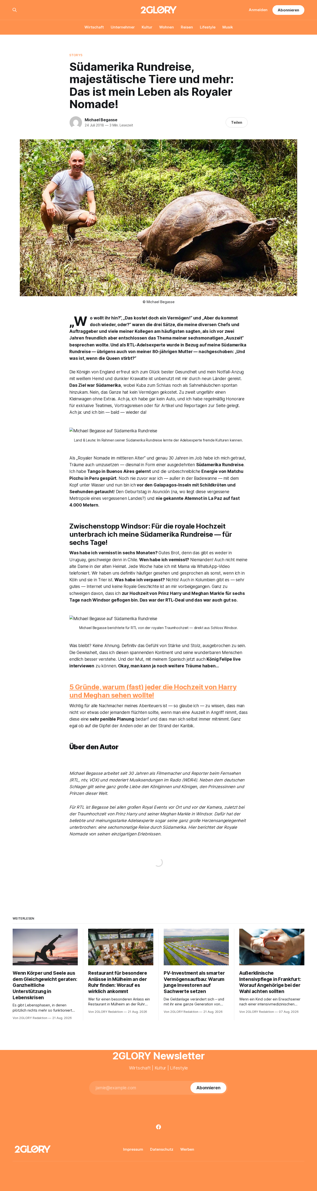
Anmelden (258, 9)
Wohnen (166, 27)
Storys (75, 55)
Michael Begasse (101, 119)
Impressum (133, 1149)
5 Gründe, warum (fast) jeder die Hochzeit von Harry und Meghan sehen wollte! (153, 691)
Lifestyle (207, 27)
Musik (227, 27)
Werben (187, 1149)
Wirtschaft (94, 27)
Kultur (147, 27)
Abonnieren (288, 10)
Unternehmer (123, 27)
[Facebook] (158, 1126)
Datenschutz (161, 1149)
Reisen (187, 27)
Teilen (236, 122)
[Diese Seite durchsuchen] (14, 10)
